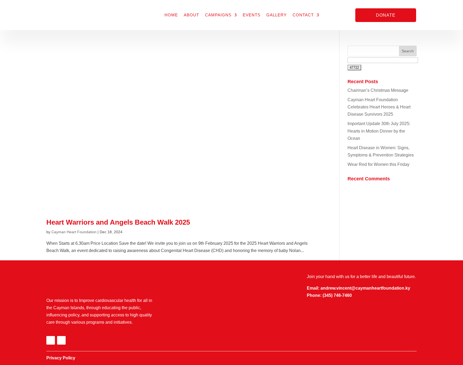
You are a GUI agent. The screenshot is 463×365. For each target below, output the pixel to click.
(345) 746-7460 (337, 295)
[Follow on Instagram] (61, 340)
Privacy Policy (60, 358)
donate (385, 15)
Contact (303, 15)
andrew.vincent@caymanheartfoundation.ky (365, 288)
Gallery (276, 15)
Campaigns (218, 15)
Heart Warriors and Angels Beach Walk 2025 (118, 222)
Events (251, 15)
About (191, 15)
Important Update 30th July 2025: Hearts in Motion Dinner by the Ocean (379, 130)
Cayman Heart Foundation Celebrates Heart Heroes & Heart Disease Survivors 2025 (379, 106)
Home (171, 15)
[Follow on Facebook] (50, 340)
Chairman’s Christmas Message (378, 90)
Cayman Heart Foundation (73, 232)
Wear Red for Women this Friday (378, 164)
